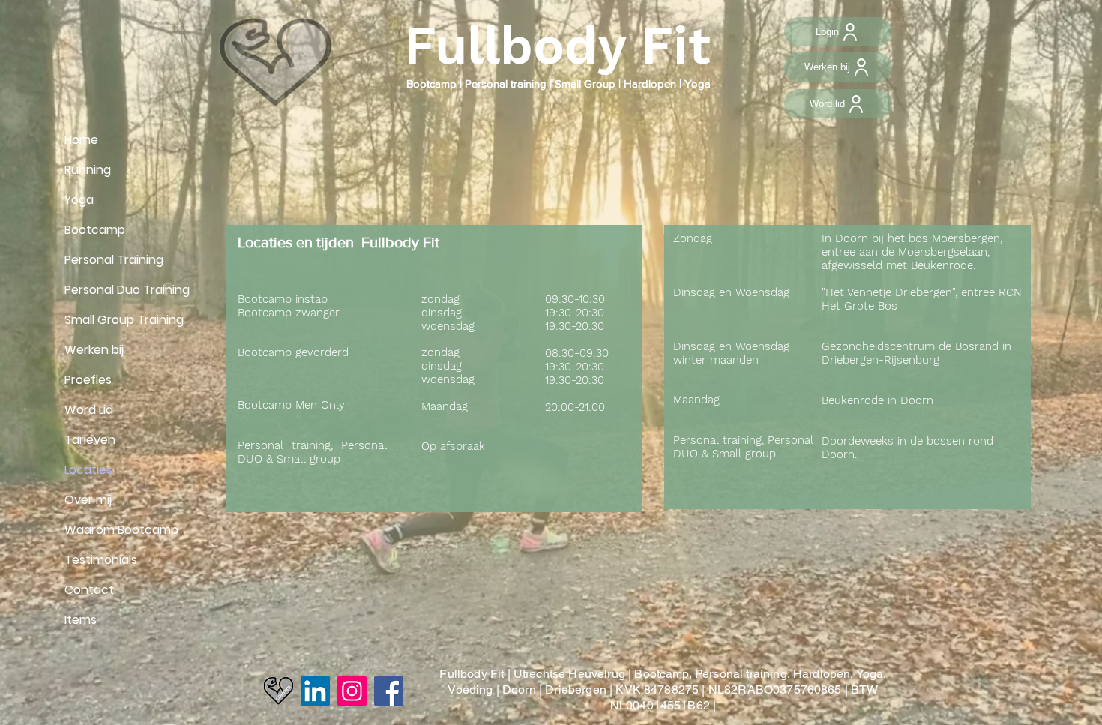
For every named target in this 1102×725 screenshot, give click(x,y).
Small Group (583, 83)
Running (87, 169)
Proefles (88, 379)
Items (80, 619)
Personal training (506, 83)
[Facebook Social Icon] (388, 691)
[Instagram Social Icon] (352, 691)
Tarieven (89, 439)
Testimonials (100, 559)
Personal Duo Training (127, 289)
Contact (89, 589)
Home (81, 139)
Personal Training (113, 259)
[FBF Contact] (278, 691)
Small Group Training (124, 319)
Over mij (88, 499)
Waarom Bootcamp (121, 529)
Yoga (79, 199)
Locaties (88, 469)
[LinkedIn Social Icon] (315, 691)
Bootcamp (433, 83)
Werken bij (94, 349)
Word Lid (88, 409)
